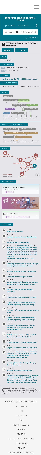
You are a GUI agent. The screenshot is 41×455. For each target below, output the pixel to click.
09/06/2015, (25, 252)
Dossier (8, 50)
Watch (22, 50)
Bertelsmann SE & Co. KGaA (25, 245)
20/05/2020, (10, 247)
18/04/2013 (10, 256)
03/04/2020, (18, 247)
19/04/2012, (33, 351)
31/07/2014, (10, 254)
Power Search (23, 26)
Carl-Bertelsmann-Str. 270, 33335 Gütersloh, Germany (20, 79)
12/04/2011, (10, 353)
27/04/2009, (33, 353)
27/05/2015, (33, 252)
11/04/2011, (18, 353)
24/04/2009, (10, 355)
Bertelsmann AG (21, 351)
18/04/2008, (18, 355)
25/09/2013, (25, 254)
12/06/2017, (25, 250)
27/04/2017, (33, 250)
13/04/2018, (10, 250)
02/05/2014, (18, 254)
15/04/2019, (33, 247)
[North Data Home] (13, 7)
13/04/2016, (10, 252)
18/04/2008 (25, 355)
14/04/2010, (25, 353)
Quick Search (10, 26)
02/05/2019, (25, 247)
